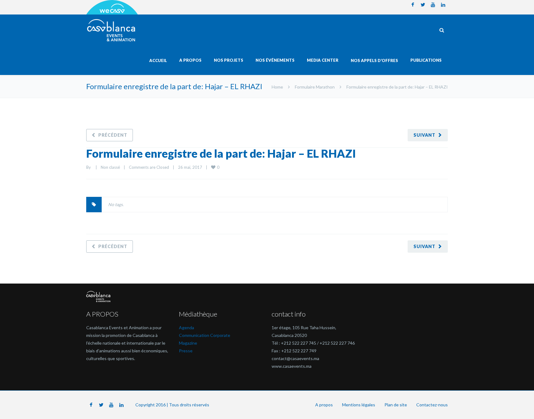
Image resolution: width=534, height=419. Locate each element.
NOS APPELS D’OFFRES (374, 60)
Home (277, 86)
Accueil (158, 60)
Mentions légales (358, 404)
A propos (324, 404)
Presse (186, 350)
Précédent (112, 135)
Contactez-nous (432, 404)
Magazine (188, 343)
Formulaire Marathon (315, 86)
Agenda (186, 327)
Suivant (424, 135)
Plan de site (395, 404)
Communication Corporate (204, 335)
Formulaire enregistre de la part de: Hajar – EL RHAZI (221, 153)
